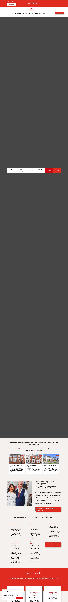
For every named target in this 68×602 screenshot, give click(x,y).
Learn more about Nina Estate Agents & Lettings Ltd (46, 509)
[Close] (22, 590)
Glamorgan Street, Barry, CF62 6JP (33, 465)
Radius (30, 169)
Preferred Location (21, 169)
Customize (6, 597)
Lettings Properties (26, 13)
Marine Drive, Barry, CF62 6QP (50, 465)
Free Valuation (59, 13)
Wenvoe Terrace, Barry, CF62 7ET (16, 465)
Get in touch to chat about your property (53, 544)
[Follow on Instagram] (57, 2)
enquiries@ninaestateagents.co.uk (11, 1)
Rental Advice (42, 13)
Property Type (39, 169)
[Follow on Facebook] (55, 2)
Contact (32, 15)
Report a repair (11, 4)
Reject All (12, 597)
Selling (33, 13)
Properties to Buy (18, 13)
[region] (13, 594)
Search (57, 170)
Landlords (47, 13)
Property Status (9, 169)
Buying (36, 13)
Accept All (19, 597)
